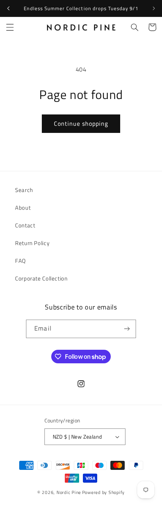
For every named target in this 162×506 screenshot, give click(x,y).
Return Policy (32, 243)
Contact (25, 225)
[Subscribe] (126, 329)
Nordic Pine (69, 492)
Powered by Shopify (103, 492)
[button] (9, 27)
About (23, 207)
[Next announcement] (153, 8)
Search (24, 190)
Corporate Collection (41, 278)
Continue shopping (81, 123)
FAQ (20, 260)
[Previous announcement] (8, 8)
